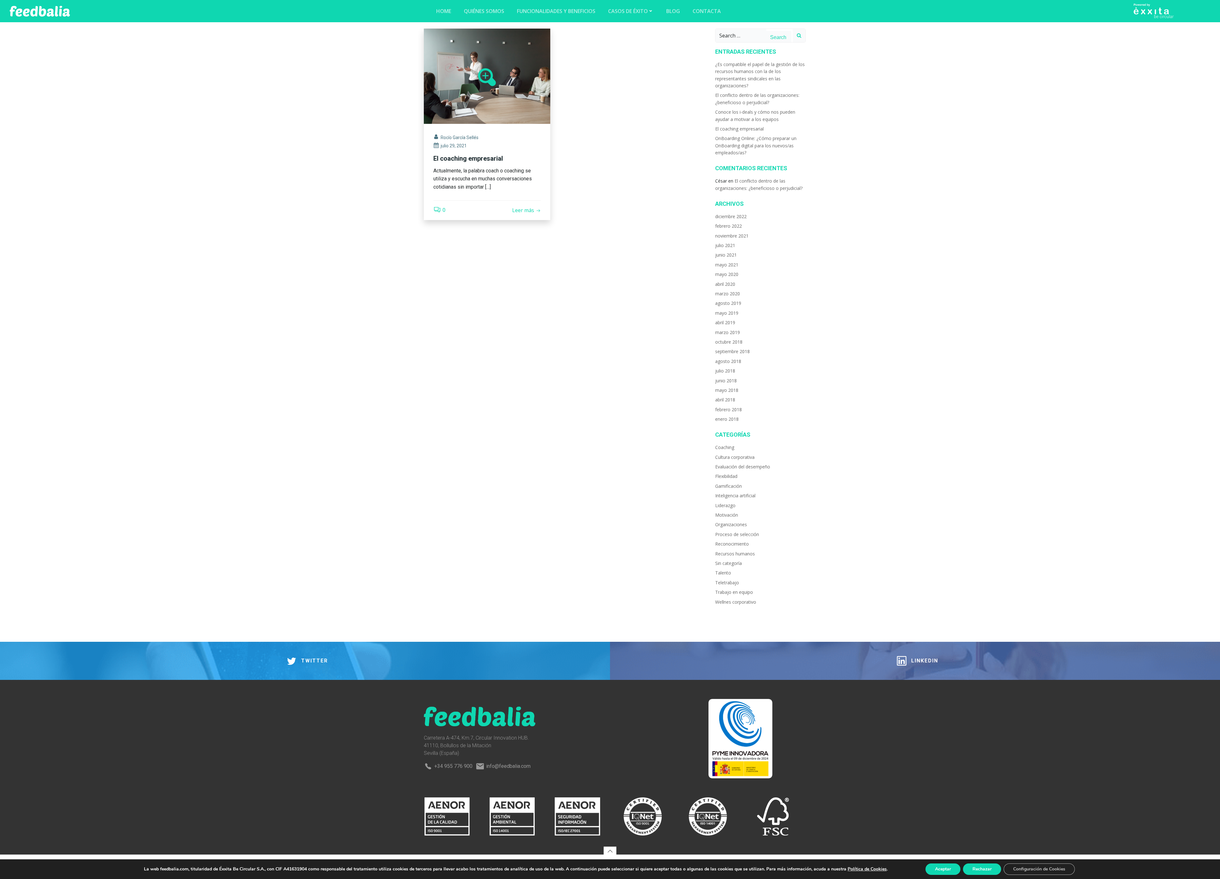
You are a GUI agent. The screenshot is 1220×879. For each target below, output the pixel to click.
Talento (723, 573)
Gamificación (728, 486)
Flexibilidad (726, 476)
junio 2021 (726, 255)
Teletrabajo (727, 583)
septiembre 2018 (732, 351)
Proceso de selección (737, 534)
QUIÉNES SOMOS (484, 11)
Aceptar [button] (943, 869)
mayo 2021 (726, 265)
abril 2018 (725, 400)
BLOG (673, 11)
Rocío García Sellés (459, 137)
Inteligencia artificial (735, 496)
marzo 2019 (727, 332)
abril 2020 (725, 284)
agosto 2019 (728, 303)
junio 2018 (726, 381)
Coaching (724, 447)
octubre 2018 (728, 342)
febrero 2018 (728, 409)
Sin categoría (728, 563)
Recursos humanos (735, 554)
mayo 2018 (726, 390)
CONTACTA (707, 11)
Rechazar (982, 869)
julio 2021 (725, 245)
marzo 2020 (727, 294)
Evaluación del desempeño (742, 467)
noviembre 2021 (732, 236)
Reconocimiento (732, 544)
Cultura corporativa (735, 457)
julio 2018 (725, 371)
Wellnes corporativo (735, 602)
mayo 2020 (726, 274)
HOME (443, 11)
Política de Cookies (867, 869)
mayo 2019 (726, 313)
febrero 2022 (728, 226)
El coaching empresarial (739, 129)
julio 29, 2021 (454, 145)
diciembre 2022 (731, 216)
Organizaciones (731, 524)
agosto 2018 (728, 361)
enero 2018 (727, 419)
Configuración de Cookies (1039, 869)
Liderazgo (725, 505)
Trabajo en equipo (734, 592)
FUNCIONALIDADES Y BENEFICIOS (556, 11)
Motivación (726, 515)
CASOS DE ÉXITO (628, 11)
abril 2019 (725, 322)
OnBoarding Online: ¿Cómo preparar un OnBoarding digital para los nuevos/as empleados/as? (755, 145)
